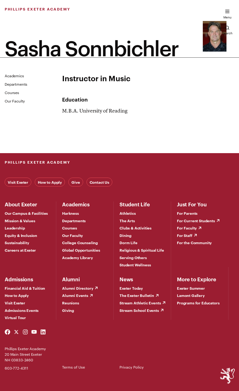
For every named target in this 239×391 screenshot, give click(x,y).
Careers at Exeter (20, 250)
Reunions (70, 302)
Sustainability (17, 242)
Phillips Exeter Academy (37, 8)
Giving (68, 310)
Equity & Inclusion (21, 235)
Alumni (71, 278)
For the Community (194, 242)
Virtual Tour (15, 317)
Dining (125, 235)
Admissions (19, 278)
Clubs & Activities (135, 227)
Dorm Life (128, 242)
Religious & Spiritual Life (142, 250)
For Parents (187, 213)
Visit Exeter (18, 182)
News (126, 278)
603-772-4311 (16, 368)
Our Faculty (72, 235)
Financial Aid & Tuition (25, 288)
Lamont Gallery (191, 295)
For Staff (184, 235)
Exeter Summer (191, 288)
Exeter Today (131, 288)
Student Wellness (135, 264)
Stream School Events (139, 310)
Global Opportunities (81, 250)
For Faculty (187, 227)
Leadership (15, 227)
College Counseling (80, 242)
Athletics (128, 213)
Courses (69, 227)
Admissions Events (22, 310)
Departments (74, 220)
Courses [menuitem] (12, 92)
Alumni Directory (77, 288)
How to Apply (50, 182)
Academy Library (77, 257)
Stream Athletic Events (140, 302)
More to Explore (196, 278)
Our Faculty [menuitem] (15, 101)
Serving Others (133, 257)
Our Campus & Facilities (26, 213)
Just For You (192, 204)
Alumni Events (75, 295)
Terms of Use (73, 367)
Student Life (135, 204)
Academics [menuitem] (14, 75)
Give (75, 182)
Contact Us (99, 182)
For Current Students (196, 220)
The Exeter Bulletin (137, 295)
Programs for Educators (198, 302)
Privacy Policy (132, 367)
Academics (76, 204)
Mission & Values (20, 220)
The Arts (127, 220)
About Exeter (21, 204)
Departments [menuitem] (16, 84)
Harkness (70, 213)
